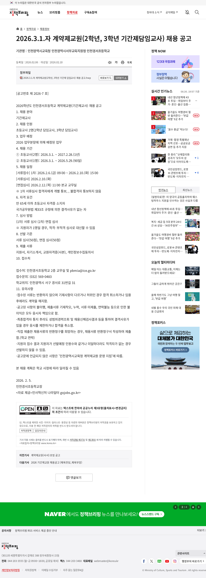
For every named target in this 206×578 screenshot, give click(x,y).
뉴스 (40, 12)
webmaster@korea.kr (106, 561)
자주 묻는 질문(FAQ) (73, 570)
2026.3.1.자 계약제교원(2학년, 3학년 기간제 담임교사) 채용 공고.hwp (57, 77)
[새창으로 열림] (123, 62)
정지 (193, 507)
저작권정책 (26, 430)
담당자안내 (40, 430)
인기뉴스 (163, 190)
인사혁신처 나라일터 (45, 392)
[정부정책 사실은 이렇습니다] (175, 76)
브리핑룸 (54, 12)
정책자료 (72, 12)
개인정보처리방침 (11, 570)
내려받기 (119, 77)
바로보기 (104, 77)
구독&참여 (90, 12)
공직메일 (170, 12)
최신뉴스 (187, 190)
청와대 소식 (153, 12)
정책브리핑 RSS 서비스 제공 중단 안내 (36, 530)
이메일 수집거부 (50, 570)
